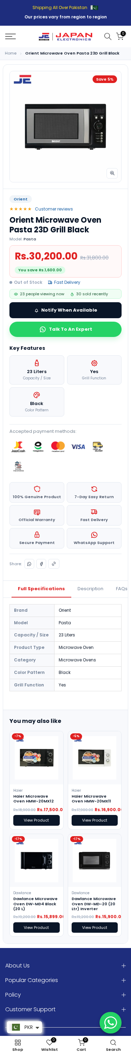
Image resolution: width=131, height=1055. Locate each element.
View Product (36, 820)
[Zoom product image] (112, 173)
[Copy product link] (53, 564)
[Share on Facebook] (41, 564)
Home (10, 53)
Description (90, 588)
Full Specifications (41, 588)
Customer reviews (54, 209)
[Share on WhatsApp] (29, 564)
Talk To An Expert (70, 329)
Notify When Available (69, 310)
